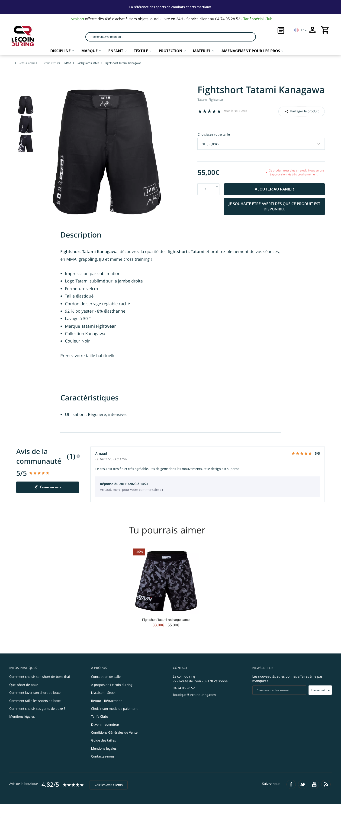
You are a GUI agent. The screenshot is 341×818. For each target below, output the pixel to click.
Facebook (295, 111)
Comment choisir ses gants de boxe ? (37, 709)
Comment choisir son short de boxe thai (39, 677)
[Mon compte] (312, 30)
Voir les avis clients (108, 785)
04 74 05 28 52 (184, 688)
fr (302, 30)
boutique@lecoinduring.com (194, 695)
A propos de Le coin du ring (111, 685)
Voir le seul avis (235, 111)
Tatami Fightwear (210, 100)
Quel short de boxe (23, 685)
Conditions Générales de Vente (114, 732)
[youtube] (314, 784)
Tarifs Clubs (100, 716)
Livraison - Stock (103, 693)
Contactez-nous (103, 756)
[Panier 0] (325, 30)
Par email (301, 111)
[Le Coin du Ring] (23, 36)
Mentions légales (22, 716)
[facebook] (291, 784)
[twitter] (302, 784)
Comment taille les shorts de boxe (35, 701)
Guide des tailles (103, 740)
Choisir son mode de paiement (114, 709)
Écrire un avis (50, 487)
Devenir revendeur (105, 725)
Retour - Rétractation (107, 701)
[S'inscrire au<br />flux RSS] (326, 784)
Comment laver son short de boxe (35, 693)
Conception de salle (106, 677)
